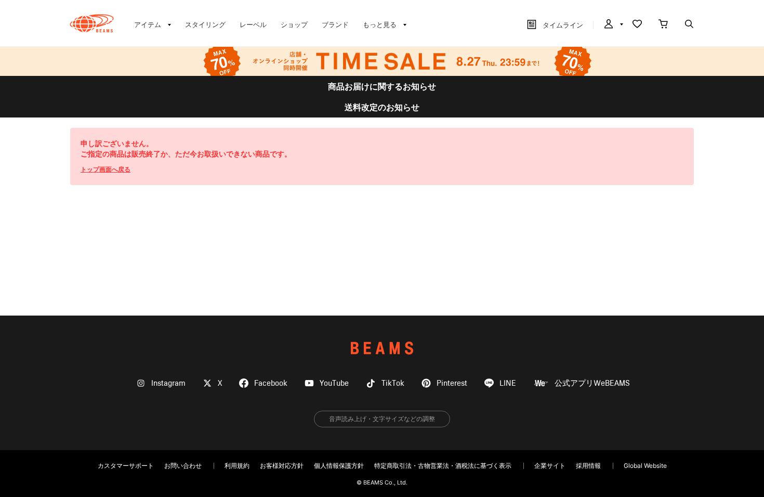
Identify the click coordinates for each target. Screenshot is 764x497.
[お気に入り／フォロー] (637, 25)
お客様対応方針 (282, 465)
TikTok (392, 383)
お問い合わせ (183, 465)
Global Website (645, 465)
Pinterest (452, 383)
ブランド (335, 24)
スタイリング (205, 24)
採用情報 (588, 465)
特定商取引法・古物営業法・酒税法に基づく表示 (442, 465)
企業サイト (549, 465)
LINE (507, 383)
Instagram (168, 383)
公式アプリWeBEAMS (592, 383)
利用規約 (237, 465)
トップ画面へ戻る (105, 169)
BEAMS (382, 348)
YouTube (334, 383)
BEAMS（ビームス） (92, 23)
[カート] (663, 25)
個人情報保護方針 (339, 465)
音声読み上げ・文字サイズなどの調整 (382, 419)
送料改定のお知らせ (382, 107)
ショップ (294, 24)
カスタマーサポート (126, 465)
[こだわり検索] (689, 25)
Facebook (270, 383)
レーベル (253, 24)
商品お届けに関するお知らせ (382, 86)
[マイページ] (612, 25)
